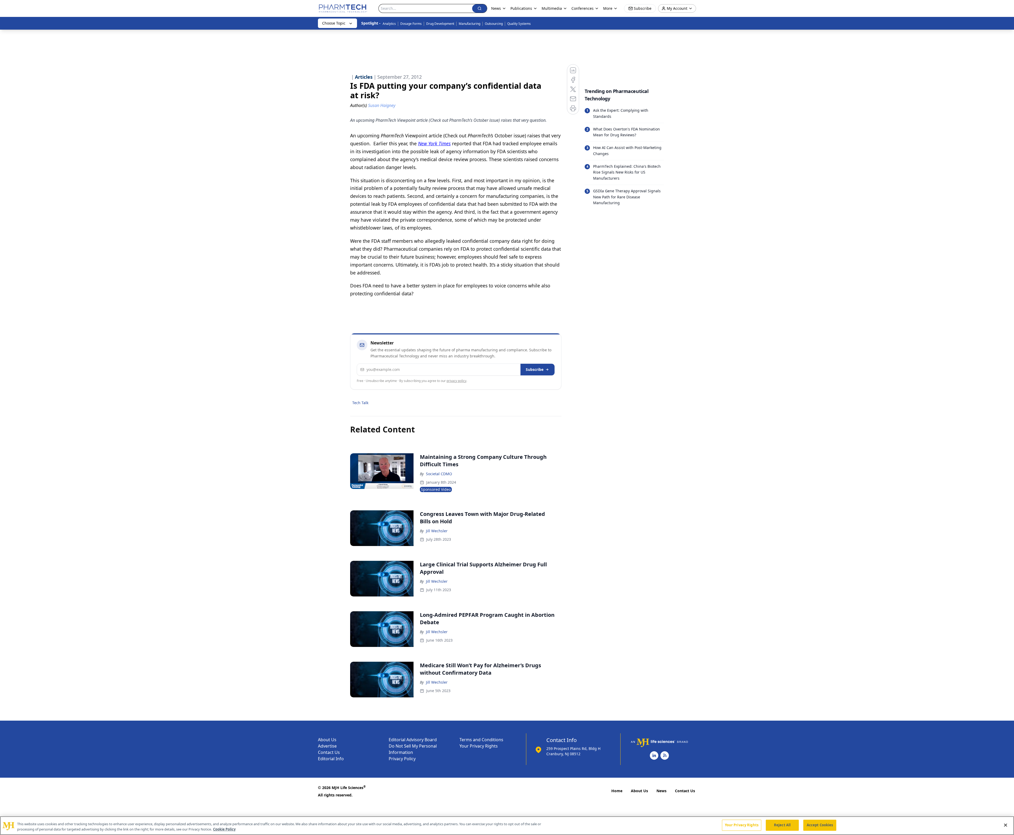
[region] (507, 825)
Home (616, 790)
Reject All (782, 825)
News (661, 790)
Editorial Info (331, 759)
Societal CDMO (439, 473)
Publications (521, 8)
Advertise (327, 746)
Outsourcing (494, 23)
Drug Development (440, 23)
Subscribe (534, 369)
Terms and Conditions (481, 740)
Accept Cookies (820, 825)
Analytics (389, 23)
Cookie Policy (224, 829)
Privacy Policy (402, 759)
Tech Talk (360, 402)
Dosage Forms (411, 23)
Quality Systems (519, 23)
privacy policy (456, 381)
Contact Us (329, 752)
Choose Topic (333, 23)
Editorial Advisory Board (413, 740)
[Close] (1005, 825)
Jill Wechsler (437, 530)
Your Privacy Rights (478, 746)
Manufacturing (469, 23)
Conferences (582, 8)
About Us (327, 740)
